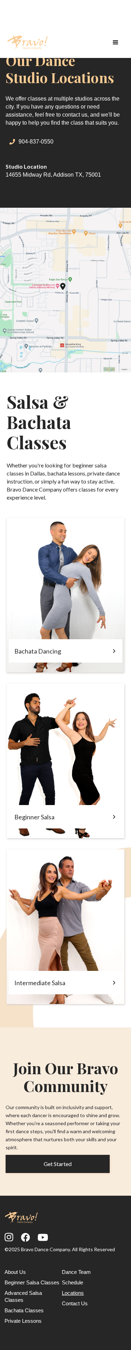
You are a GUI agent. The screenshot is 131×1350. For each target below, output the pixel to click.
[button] (115, 42)
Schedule (72, 1282)
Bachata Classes (24, 1310)
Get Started (58, 1163)
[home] (27, 42)
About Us (15, 1272)
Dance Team (76, 1272)
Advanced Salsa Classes (23, 1296)
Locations (73, 1293)
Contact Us (75, 1303)
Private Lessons (23, 1321)
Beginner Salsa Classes (32, 1282)
